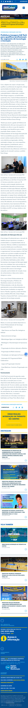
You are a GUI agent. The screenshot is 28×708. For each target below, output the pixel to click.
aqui (12, 633)
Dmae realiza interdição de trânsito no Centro (14, 416)
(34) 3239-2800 (7, 631)
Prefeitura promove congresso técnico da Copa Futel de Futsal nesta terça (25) (13, 575)
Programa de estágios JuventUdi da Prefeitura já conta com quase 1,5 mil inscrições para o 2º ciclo (13, 512)
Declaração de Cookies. (10, 702)
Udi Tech (18, 32)
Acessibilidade (23, 1)
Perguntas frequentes (7, 682)
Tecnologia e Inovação (8, 32)
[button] (24, 8)
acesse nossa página (19, 680)
